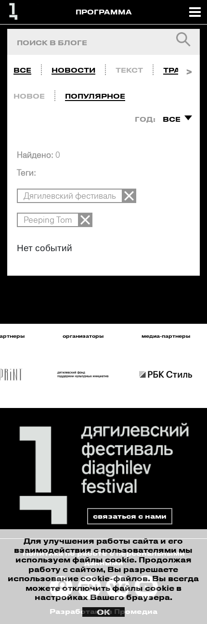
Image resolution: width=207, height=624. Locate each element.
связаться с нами (130, 516)
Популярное (95, 96)
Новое (29, 96)
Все (22, 70)
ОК (103, 612)
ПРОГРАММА (104, 12)
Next (189, 68)
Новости (73, 70)
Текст (129, 70)
